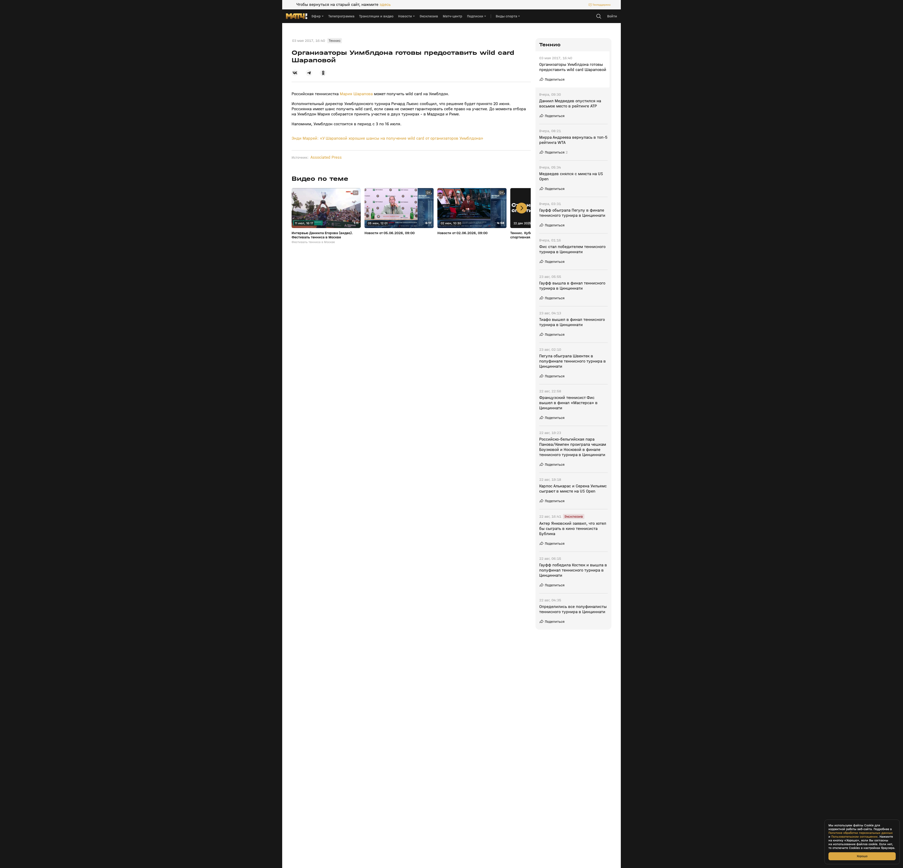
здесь (385, 4)
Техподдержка (601, 4)
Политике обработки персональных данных (860, 833)
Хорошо (862, 856)
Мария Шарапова (356, 93)
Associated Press (326, 157)
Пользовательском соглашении (854, 837)
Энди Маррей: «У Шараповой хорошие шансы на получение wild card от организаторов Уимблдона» (387, 138)
